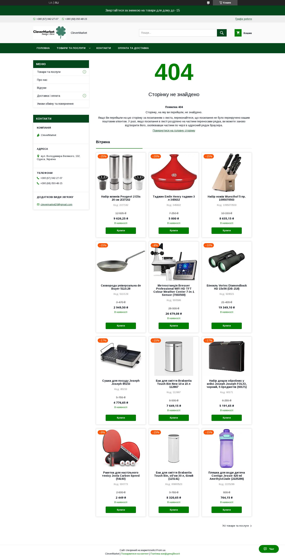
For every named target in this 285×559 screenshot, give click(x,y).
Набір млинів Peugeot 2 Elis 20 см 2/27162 (121, 198)
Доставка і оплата (48, 95)
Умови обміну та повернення (55, 103)
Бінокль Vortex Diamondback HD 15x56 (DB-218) (227, 287)
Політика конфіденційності (165, 553)
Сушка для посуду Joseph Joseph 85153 (121, 382)
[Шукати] (222, 33)
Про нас (42, 79)
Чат (271, 548)
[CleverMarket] (49, 38)
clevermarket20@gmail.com (56, 204)
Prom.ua (160, 550)
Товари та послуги (71, 48)
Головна (43, 48)
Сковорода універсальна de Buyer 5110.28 (121, 287)
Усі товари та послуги (235, 525)
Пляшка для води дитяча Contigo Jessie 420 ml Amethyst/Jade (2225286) (226, 475)
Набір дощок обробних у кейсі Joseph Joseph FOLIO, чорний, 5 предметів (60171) (227, 383)
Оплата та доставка (133, 48)
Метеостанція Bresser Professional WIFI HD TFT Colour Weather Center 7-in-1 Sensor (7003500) (173, 290)
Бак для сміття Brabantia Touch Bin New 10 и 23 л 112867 (174, 383)
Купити (121, 230)
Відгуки (41, 87)
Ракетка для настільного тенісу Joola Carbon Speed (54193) (121, 475)
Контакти (103, 48)
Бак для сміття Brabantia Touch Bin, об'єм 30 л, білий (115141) (173, 475)
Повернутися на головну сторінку (174, 130)
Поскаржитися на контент (135, 553)
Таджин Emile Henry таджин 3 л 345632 (174, 198)
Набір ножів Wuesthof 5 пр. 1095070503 (227, 198)
